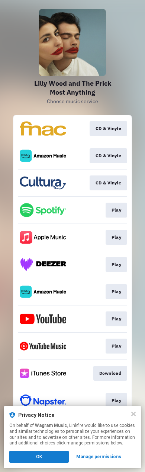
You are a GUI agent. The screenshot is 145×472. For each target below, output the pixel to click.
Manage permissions (98, 456)
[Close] (133, 414)
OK (39, 456)
